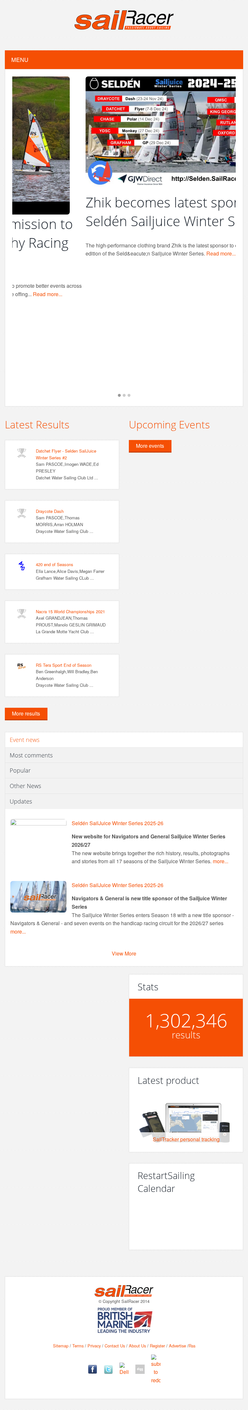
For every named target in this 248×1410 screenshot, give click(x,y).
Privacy (94, 1346)
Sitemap (60, 1346)
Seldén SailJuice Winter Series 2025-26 (117, 823)
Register (157, 1346)
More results (26, 713)
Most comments (31, 755)
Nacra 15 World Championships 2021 (70, 611)
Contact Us (115, 1346)
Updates (21, 801)
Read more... (147, 253)
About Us (137, 1346)
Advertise (177, 1346)
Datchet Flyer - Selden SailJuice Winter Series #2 (66, 454)
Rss (192, 1346)
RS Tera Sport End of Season (63, 665)
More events (150, 445)
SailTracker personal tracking (186, 1139)
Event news (24, 740)
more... (220, 861)
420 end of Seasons (54, 564)
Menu (19, 59)
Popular (20, 770)
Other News (25, 786)
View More (124, 953)
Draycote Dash (50, 511)
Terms (78, 1346)
